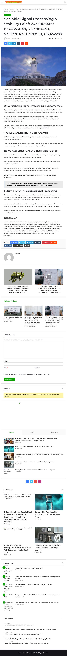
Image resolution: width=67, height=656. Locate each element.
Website (37, 367)
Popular (32, 432)
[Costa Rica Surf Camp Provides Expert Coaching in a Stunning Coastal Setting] (9, 579)
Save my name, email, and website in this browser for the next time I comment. (27, 374)
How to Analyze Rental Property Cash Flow (29, 568)
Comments (54, 432)
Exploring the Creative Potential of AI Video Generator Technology (36, 602)
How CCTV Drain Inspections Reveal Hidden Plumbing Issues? (35, 462)
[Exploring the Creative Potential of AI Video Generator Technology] (9, 606)
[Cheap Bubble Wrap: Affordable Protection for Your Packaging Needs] (9, 597)
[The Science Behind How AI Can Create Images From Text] (9, 588)
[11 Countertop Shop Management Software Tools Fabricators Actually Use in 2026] (9, 456)
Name (6, 361)
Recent (11, 432)
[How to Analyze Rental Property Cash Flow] (9, 571)
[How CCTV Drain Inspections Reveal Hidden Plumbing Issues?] (9, 464)
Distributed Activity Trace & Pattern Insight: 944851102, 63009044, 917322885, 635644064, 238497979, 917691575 (54, 321)
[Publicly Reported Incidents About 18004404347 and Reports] (9, 472)
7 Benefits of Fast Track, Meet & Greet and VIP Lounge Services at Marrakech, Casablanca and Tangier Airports (18, 517)
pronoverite (13, 9)
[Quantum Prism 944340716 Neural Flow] (13, 311)
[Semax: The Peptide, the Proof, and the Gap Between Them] (9, 449)
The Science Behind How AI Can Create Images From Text (33, 584)
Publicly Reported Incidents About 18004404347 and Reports (35, 470)
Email (6, 367)
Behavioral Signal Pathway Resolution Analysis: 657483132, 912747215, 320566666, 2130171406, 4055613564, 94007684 (33, 321)
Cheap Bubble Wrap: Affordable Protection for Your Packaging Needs (37, 595)
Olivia (17, 254)
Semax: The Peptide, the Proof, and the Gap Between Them (34, 446)
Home (7, 9)
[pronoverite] (13, 2)
